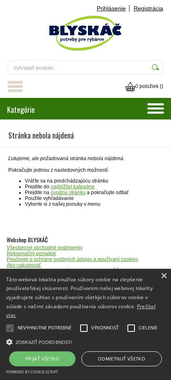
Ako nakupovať (24, 265)
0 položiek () (149, 86)
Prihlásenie (111, 8)
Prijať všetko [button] (42, 359)
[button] (85, 341)
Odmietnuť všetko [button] (121, 359)
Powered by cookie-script (32, 372)
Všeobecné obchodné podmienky (45, 248)
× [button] (164, 276)
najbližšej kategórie (73, 187)
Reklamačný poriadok (31, 253)
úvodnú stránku (68, 192)
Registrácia (148, 8)
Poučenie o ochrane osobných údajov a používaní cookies (72, 259)
